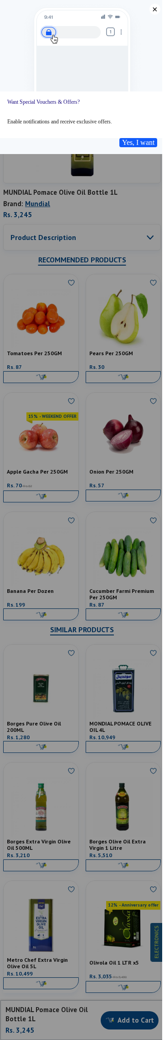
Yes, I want (138, 142)
